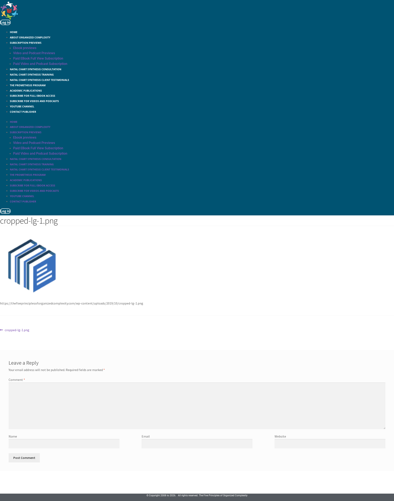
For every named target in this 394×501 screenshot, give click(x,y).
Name (13, 436)
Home (13, 32)
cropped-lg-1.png (17, 330)
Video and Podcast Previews (34, 53)
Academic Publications (26, 90)
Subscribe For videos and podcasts (34, 101)
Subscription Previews (25, 43)
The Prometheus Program (28, 85)
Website (280, 436)
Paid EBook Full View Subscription (38, 58)
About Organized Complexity (30, 37)
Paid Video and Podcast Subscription (40, 64)
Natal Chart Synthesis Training (32, 74)
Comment (17, 380)
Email (146, 436)
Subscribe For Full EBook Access (32, 96)
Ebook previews (24, 48)
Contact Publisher (23, 112)
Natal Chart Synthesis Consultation (35, 69)
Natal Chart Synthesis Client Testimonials (39, 80)
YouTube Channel (22, 106)
